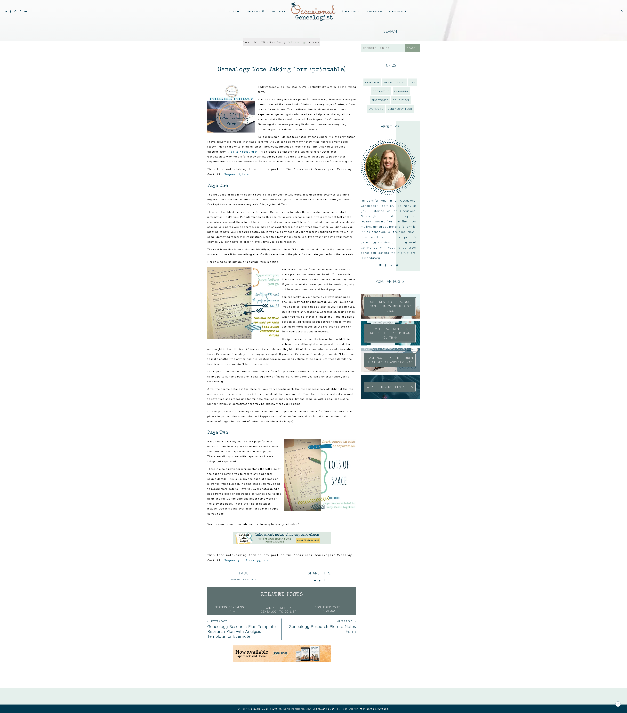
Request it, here (236, 174)
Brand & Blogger (377, 709)
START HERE (396, 11)
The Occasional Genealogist (263, 709)
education (401, 100)
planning (401, 91)
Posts (279, 11)
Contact (373, 11)
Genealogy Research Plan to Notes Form (322, 629)
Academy (350, 11)
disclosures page (296, 42)
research (372, 82)
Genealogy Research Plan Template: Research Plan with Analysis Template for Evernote (242, 631)
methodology (394, 82)
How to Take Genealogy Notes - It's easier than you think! (390, 333)
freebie (236, 579)
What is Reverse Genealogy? (390, 387)
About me (254, 11)
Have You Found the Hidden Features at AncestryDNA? (390, 360)
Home (233, 11)
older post (345, 621)
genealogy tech (400, 108)
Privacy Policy (325, 709)
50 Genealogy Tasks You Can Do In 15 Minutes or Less (390, 306)
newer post (218, 621)
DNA (412, 82)
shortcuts (380, 100)
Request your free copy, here (246, 560)
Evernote (376, 108)
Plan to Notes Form (243, 151)
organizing (249, 579)
